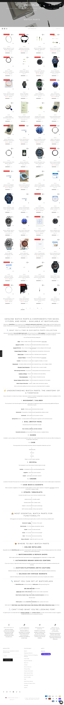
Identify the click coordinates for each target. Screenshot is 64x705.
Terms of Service (27, 666)
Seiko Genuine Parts (28, 673)
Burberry (36, 605)
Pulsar (15, 605)
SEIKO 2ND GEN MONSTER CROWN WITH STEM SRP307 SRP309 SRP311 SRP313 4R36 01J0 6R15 (8, 277)
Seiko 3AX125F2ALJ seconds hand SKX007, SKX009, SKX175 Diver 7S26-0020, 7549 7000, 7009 (24, 140)
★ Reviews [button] (1, 353)
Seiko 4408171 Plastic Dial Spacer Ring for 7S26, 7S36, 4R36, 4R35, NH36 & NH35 (8, 72)
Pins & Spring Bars (23, 377)
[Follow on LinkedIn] (19, 691)
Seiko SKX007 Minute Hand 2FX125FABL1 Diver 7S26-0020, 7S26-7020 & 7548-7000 (39, 231)
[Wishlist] (57, 4)
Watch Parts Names (28, 681)
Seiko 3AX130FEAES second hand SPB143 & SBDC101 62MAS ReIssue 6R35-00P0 (24, 208)
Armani (29, 605)
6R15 (25, 588)
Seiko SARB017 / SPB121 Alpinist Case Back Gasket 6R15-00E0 (39, 94)
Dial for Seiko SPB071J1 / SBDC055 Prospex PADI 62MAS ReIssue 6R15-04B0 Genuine (55, 94)
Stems (24, 357)
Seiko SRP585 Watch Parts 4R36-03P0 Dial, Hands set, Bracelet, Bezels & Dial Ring (8, 231)
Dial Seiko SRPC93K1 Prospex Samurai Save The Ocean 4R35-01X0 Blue (24, 231)
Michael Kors (48, 605)
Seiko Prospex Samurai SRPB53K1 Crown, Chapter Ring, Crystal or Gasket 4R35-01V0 (55, 72)
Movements (15, 364)
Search (25, 651)
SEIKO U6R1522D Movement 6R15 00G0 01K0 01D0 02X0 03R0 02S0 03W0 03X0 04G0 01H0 (24, 163)
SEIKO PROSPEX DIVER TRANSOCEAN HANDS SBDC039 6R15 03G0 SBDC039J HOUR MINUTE (24, 117)
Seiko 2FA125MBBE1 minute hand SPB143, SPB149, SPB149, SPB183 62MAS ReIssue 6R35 (8, 185)
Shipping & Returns (28, 653)
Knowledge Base (32, 10)
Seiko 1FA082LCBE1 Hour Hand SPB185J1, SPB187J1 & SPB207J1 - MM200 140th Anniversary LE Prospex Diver (24, 277)
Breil (13, 605)
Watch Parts (10, 8)
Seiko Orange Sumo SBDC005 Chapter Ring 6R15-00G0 (8, 94)
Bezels (17, 344)
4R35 (28, 588)
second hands (33, 348)
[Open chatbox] (61, 702)
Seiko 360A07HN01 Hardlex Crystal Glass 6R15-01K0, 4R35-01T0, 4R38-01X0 (24, 299)
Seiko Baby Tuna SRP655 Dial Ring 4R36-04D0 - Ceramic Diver (55, 277)
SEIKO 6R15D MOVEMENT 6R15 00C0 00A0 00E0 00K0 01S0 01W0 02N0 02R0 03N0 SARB (8, 117)
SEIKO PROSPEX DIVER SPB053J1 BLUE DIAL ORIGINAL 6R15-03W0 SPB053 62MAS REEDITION (40, 140)
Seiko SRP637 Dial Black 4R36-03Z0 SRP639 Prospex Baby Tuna (55, 231)
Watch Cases (21, 354)
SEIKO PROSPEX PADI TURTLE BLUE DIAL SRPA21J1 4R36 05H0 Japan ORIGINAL (55, 117)
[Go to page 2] (41, 308)
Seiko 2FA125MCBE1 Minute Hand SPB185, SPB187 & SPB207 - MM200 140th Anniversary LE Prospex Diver (39, 277)
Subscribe (8, 659)
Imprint (25, 687)
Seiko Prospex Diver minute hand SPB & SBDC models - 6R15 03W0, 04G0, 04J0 (40, 299)
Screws (15, 380)
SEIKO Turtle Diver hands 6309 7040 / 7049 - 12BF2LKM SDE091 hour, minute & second (55, 49)
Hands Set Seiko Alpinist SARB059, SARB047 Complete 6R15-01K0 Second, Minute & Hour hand (24, 72)
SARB (17, 591)
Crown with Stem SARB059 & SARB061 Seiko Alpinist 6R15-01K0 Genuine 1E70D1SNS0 (39, 117)
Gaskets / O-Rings (23, 373)
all (13, 518)
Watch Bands (34, 8)
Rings (25, 351)
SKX (20, 591)
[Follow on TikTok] (16, 691)
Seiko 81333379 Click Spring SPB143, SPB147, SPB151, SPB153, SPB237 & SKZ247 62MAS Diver (8, 299)
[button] (25, 693)
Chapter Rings (17, 351)
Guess (53, 605)
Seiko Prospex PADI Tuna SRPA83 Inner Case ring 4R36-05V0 (8, 208)
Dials (19, 341)
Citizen (47, 324)
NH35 (31, 588)
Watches (41, 8)
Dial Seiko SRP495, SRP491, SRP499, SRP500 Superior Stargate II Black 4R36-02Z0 (40, 72)
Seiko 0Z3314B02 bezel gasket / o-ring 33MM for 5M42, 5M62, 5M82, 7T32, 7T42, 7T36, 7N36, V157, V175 (55, 208)
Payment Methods (28, 660)
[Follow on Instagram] (7, 691)
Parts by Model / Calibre (22, 8)
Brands (55, 8)
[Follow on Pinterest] (10, 691)
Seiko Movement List (28, 675)
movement (43, 357)
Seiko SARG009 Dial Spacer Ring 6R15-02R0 (55, 254)
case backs (52, 487)
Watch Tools (48, 8)
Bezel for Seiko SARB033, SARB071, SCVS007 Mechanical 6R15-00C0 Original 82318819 (55, 140)
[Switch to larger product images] (2, 28)
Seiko (9, 46)
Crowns (20, 357)
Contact (26, 664)
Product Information (28, 671)
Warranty (26, 685)
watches (43, 333)
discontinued (36, 557)
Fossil (25, 605)
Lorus (19, 605)
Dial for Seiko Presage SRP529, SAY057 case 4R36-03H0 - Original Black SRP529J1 (55, 299)
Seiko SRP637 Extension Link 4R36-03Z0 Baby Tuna (9, 254)
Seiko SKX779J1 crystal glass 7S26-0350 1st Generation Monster (55, 185)
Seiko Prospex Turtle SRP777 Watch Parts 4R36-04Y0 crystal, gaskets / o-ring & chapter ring (24, 94)
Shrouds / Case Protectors (24, 367)
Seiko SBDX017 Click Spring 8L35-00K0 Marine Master (8, 49)
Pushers (19, 380)
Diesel (22, 605)
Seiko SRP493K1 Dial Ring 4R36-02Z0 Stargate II (39, 163)
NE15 (33, 588)
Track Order (26, 658)
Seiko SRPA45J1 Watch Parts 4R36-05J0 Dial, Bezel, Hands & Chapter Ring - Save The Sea (24, 254)
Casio (32, 605)
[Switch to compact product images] (6, 28)
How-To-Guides (27, 677)
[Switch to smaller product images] (4, 28)
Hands (14, 348)
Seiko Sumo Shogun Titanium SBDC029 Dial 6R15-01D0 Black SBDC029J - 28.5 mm (24, 185)
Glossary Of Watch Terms (29, 683)
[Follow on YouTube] (13, 691)
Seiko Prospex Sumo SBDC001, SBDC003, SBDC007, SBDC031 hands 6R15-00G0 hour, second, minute (39, 49)
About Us (26, 662)
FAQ (25, 679)
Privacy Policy (27, 668)
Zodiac (43, 605)
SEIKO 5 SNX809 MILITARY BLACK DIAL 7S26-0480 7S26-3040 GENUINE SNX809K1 (39, 208)
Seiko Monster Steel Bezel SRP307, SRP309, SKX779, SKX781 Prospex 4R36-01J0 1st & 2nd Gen (9, 163)
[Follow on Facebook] (3, 691)
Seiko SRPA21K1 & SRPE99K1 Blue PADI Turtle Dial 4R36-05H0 (9, 140)
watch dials (44, 341)
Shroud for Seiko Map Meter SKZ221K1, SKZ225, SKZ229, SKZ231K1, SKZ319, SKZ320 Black (24, 49)
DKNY (40, 605)
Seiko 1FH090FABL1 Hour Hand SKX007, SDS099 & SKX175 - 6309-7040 (39, 254)
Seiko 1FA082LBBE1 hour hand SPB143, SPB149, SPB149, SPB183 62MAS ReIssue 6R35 (39, 185)
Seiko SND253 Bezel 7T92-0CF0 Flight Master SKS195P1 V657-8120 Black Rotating (55, 163)
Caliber (29, 523)
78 (37, 308)
